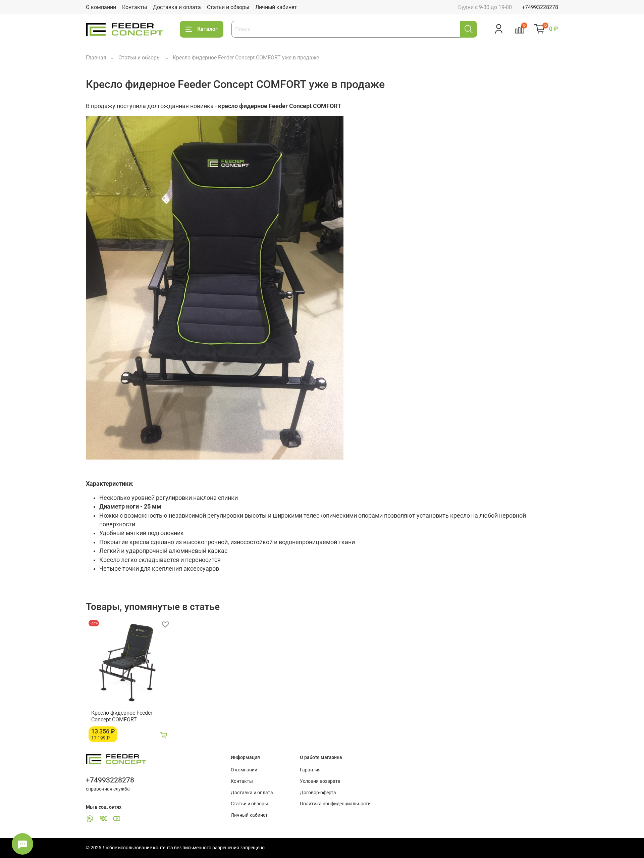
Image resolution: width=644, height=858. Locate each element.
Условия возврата (320, 781)
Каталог (207, 29)
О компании (101, 7)
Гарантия (310, 770)
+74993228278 (540, 7)
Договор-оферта (318, 793)
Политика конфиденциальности (335, 804)
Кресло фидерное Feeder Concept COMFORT (121, 716)
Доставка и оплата (177, 7)
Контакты (134, 7)
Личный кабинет (276, 7)
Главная (96, 57)
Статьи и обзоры (228, 7)
